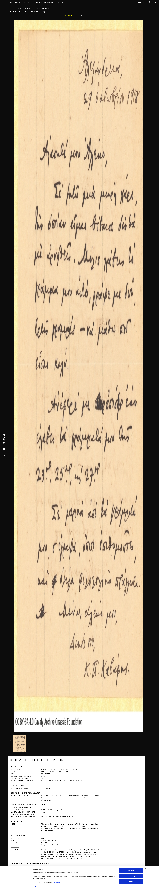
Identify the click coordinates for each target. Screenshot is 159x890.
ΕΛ (4, 454)
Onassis (4, 438)
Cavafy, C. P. (46, 842)
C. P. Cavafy (46, 787)
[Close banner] (145, 868)
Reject (131, 881)
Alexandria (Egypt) (48, 840)
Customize (36, 886)
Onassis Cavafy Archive (21, 2)
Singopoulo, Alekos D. (49, 844)
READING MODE (84, 15)
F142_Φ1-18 (77, 780)
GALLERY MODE (69, 15)
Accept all (131, 870)
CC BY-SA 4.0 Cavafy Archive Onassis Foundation (60, 809)
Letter (43, 837)
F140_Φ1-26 (56, 780)
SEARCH (142, 1)
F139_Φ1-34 (46, 780)
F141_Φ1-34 (67, 780)
